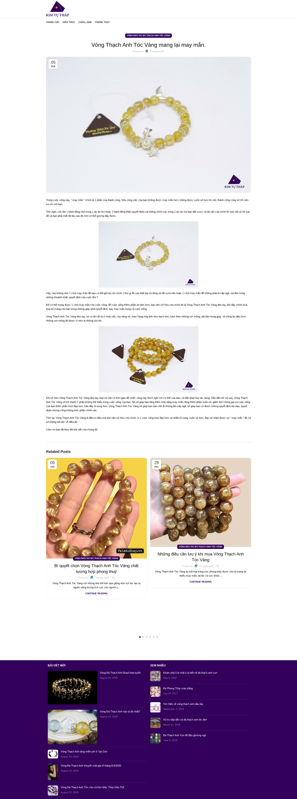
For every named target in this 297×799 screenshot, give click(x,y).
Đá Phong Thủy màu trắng (178, 688)
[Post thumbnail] (72, 687)
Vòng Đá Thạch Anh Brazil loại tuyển (120, 672)
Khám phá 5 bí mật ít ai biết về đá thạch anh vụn (190, 672)
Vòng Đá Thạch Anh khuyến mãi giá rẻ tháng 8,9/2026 (91, 765)
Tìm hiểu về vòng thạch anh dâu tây (183, 703)
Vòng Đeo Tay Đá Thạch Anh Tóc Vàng (148, 35)
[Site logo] (57, 8)
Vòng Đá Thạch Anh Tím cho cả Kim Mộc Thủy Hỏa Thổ (92, 787)
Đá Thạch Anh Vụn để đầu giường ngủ (184, 735)
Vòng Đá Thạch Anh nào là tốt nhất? (120, 711)
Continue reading (96, 593)
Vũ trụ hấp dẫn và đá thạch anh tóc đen (185, 719)
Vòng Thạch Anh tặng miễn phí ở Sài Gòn (84, 751)
